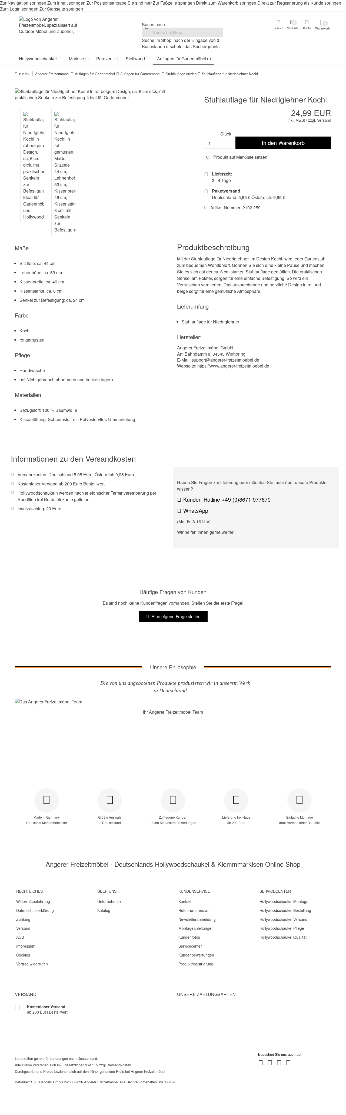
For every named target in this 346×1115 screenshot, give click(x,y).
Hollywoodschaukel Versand (283, 919)
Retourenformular (193, 910)
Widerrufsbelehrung (33, 901)
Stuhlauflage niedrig (181, 73)
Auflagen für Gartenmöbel (181, 58)
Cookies (23, 955)
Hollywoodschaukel (38, 58)
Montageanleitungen (196, 928)
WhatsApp (195, 510)
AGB (20, 937)
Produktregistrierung (195, 964)
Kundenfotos (189, 937)
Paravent (105, 58)
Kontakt (184, 901)
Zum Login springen (19, 9)
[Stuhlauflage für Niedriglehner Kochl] (92, 94)
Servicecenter (190, 946)
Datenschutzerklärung (35, 910)
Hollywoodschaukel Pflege (282, 928)
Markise (76, 58)
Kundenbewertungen (196, 955)
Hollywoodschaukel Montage (284, 901)
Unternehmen (109, 901)
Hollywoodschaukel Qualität (283, 937)
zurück (24, 73)
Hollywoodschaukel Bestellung (285, 910)
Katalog (103, 910)
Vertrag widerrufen (32, 964)
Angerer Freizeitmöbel (52, 73)
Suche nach (153, 25)
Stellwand (135, 58)
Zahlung (23, 919)
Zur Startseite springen (61, 9)
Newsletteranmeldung (197, 919)
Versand (23, 928)
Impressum (25, 946)
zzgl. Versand (319, 120)
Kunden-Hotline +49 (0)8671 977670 (227, 499)
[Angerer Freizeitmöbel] (51, 26)
